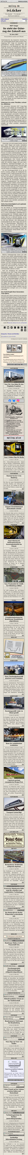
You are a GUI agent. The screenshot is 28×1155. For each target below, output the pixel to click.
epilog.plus (3, 20)
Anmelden (24, 19)
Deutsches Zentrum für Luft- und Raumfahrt (17, 322)
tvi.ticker (14, 10)
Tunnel (14, 491)
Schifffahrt (14, 567)
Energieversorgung (14, 908)
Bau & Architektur (14, 727)
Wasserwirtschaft (14, 1131)
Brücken (14, 848)
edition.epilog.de (5, 19)
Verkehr (14, 336)
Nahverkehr (14, 368)
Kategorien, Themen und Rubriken (10, 334)
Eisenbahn (13, 23)
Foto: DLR (24, 75)
